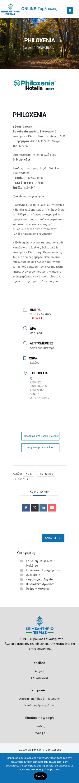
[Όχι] (74, 770)
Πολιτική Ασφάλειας (29, 749)
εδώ (27, 159)
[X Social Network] (35, 508)
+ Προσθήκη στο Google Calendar (40, 436)
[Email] (52, 508)
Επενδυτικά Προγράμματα (43, 570)
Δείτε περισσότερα (42, 347)
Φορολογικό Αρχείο (39, 579)
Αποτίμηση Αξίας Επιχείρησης (39, 698)
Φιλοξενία (21, 479)
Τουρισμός (45, 474)
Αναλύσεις (33, 575)
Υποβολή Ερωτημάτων (39, 705)
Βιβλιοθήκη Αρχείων (40, 584)
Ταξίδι (28, 474)
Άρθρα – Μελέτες (38, 588)
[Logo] (39, 628)
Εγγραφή (39, 733)
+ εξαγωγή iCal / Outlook (40, 447)
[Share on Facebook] (26, 508)
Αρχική (27, 47)
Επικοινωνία (39, 678)
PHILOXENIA (44, 47)
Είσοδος (39, 726)
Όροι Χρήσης (53, 749)
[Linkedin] (43, 508)
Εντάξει (40, 776)
